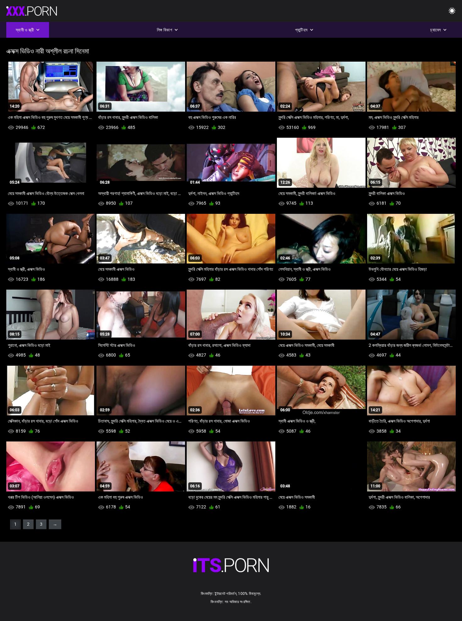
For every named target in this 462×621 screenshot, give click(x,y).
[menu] (452, 11)
